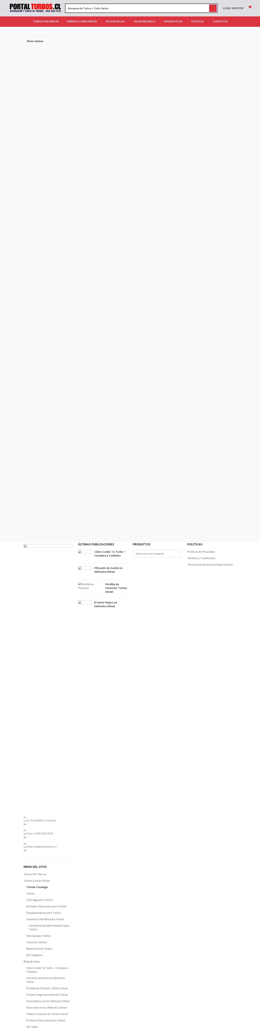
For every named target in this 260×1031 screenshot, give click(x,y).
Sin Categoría (34, 955)
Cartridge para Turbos (39, 899)
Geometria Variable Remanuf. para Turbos (49, 927)
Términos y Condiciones (201, 558)
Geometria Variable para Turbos (45, 919)
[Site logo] (35, 7)
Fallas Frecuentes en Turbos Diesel (47, 1013)
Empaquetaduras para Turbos (43, 912)
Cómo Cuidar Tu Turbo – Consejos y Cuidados (47, 969)
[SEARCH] (213, 8)
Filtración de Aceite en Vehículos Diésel (45, 979)
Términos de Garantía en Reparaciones (210, 564)
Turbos (30, 893)
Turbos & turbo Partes (37, 880)
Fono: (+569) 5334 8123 (40, 833)
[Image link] (48, 677)
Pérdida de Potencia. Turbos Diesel (47, 988)
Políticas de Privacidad (200, 551)
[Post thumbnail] (84, 555)
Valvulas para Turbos (38, 935)
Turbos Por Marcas (35, 874)
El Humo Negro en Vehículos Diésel (47, 994)
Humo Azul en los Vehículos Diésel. (46, 1007)
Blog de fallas (32, 961)
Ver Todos (32, 1026)
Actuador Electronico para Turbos (46, 906)
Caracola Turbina (36, 942)
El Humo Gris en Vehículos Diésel (45, 1020)
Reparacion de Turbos (39, 948)
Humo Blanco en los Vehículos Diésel (48, 1001)
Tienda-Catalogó (37, 887)
